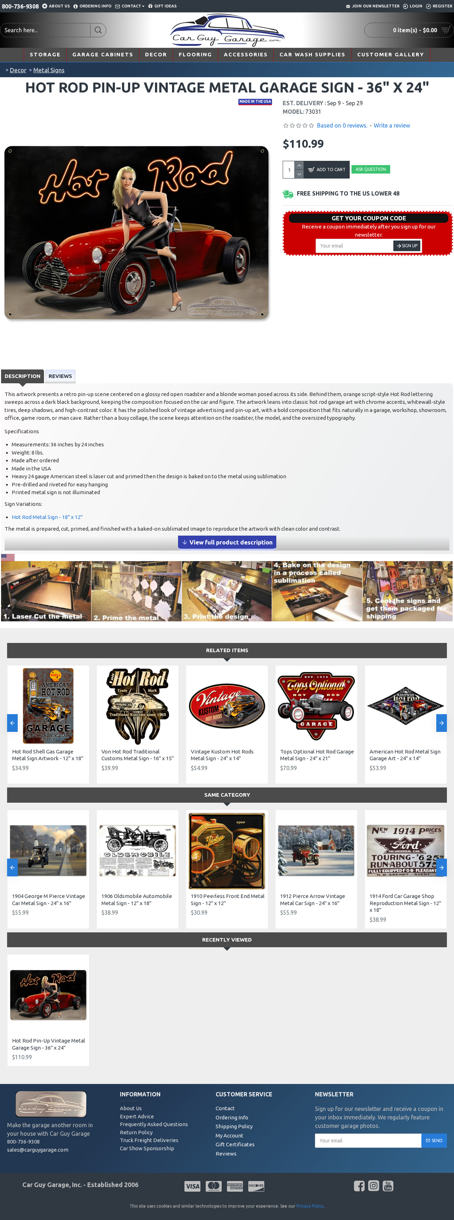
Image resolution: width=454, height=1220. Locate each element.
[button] (12, 723)
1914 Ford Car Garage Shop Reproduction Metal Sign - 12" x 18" (405, 903)
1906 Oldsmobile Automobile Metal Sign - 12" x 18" (136, 899)
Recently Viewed (227, 940)
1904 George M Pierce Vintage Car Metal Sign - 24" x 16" (48, 899)
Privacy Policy (310, 1206)
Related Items (227, 650)
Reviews (60, 376)
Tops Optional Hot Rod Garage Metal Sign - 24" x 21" (317, 755)
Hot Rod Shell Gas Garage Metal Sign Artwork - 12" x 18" (47, 755)
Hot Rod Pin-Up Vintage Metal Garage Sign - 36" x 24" (48, 1044)
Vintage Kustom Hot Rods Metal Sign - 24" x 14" (222, 755)
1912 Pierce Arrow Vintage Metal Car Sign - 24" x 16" (312, 899)
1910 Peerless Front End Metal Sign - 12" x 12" (228, 899)
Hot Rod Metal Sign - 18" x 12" (47, 517)
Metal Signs (49, 70)
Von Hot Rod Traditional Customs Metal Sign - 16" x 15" (137, 755)
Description (22, 376)
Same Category (227, 795)
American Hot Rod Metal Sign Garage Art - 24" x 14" (405, 755)
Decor (18, 70)
